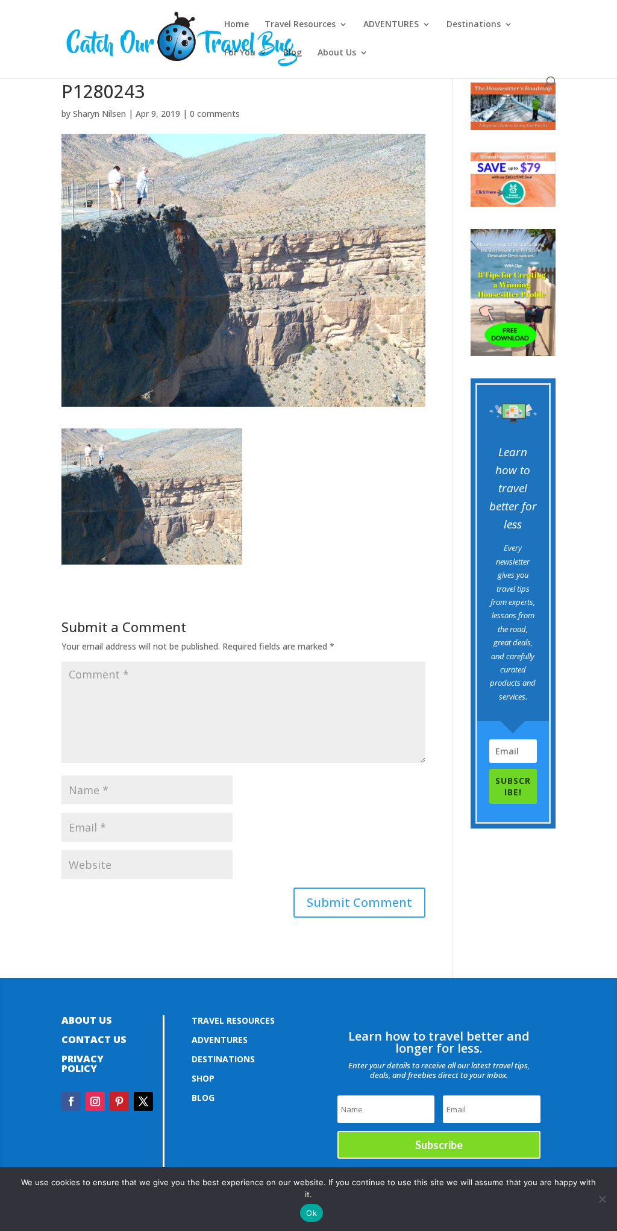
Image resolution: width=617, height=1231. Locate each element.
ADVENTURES (391, 25)
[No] (602, 1199)
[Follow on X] (143, 1101)
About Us (337, 53)
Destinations (473, 25)
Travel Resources (300, 25)
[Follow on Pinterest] (119, 1101)
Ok (311, 1213)
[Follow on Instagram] (95, 1101)
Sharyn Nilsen (99, 113)
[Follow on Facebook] (71, 1101)
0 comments (215, 113)
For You (239, 53)
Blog (292, 53)
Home (236, 25)
